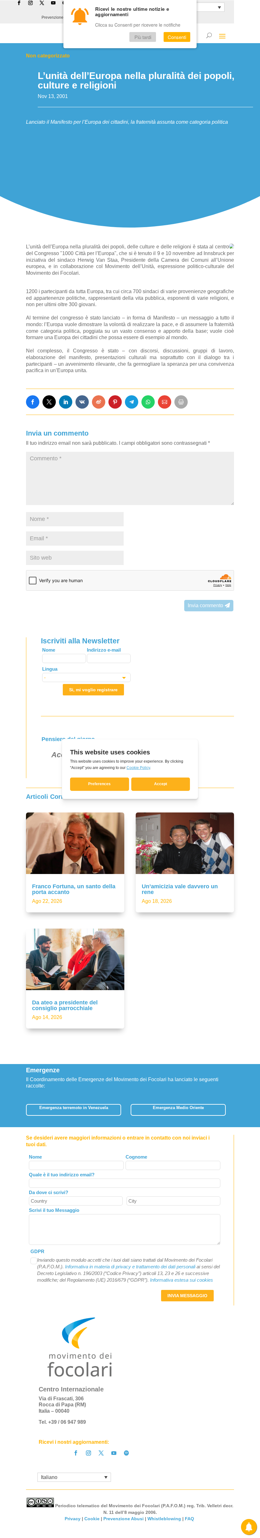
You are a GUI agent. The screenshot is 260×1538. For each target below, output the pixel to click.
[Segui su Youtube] (114, 1453)
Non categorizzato (48, 55)
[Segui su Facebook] (76, 1453)
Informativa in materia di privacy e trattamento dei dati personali (130, 1266)
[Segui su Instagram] (88, 1453)
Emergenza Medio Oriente (178, 1107)
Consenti (177, 37)
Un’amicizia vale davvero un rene (180, 889)
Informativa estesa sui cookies (181, 1280)
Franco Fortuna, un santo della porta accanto (73, 889)
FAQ (190, 1518)
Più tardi (142, 37)
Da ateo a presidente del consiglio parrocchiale (65, 1005)
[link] (32, 402)
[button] (230, 1111)
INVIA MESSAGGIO (187, 1295)
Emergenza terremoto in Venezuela (73, 1107)
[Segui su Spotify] (126, 1453)
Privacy (73, 1518)
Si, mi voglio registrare (93, 689)
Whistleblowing (164, 1518)
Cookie (92, 1518)
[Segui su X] (101, 1453)
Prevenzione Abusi (58, 17)
